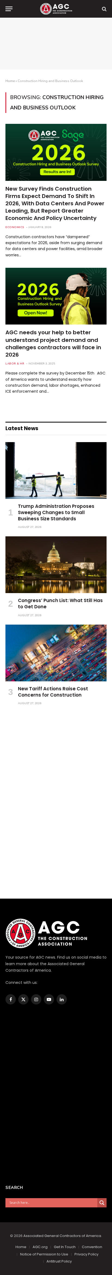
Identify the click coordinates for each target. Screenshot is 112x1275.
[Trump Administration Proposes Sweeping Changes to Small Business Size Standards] (56, 470)
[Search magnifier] (102, 1202)
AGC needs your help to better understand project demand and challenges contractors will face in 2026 (53, 343)
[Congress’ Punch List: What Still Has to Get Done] (56, 564)
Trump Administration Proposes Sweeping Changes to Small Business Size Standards (56, 512)
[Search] (104, 9)
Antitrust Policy (59, 1261)
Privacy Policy (86, 1254)
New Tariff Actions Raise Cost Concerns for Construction (53, 691)
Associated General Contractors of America (62, 1235)
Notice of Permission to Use (44, 1254)
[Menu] (9, 9)
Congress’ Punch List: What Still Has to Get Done (60, 603)
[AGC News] (56, 9)
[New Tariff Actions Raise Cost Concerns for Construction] (56, 653)
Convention (92, 1246)
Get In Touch (65, 1246)
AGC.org (40, 1246)
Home (10, 81)
